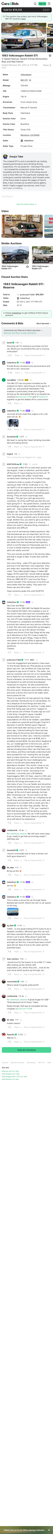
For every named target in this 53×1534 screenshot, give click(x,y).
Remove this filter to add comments (20, 333)
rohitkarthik (12, 830)
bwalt (9, 343)
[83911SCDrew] (4, 464)
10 (11, 372)
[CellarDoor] (22, 140)
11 (10, 355)
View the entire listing (25, 204)
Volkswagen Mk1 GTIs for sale (14, 1076)
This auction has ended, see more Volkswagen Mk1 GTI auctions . (26, 17)
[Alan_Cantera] (4, 959)
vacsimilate (12, 981)
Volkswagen (26, 74)
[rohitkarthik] (4, 830)
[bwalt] (4, 343)
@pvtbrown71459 (24, 397)
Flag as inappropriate (33, 355)
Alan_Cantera (13, 959)
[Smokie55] (4, 437)
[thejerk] (4, 454)
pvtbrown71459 (27, 294)
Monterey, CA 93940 (30, 135)
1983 (49, 1062)
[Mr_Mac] (4, 867)
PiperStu (11, 1034)
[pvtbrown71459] (18, 295)
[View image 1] (13, 423)
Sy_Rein (10, 925)
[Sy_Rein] (4, 925)
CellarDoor (29, 140)
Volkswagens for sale (10, 1074)
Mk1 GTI (24, 80)
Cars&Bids (11, 380)
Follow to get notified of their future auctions (26, 314)
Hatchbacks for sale (10, 1079)
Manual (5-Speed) (17, 1062)
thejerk (10, 454)
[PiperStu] (4, 1034)
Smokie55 (11, 437)
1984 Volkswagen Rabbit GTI (10, 267)
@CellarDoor (42, 397)
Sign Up (42, 4)
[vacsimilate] (4, 982)
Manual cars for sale (10, 1071)
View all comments (26, 1050)
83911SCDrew (13, 464)
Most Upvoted (43, 323)
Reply (17, 355)
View (39, 457)
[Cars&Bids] (4, 380)
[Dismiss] (49, 1530)
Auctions (5, 1062)
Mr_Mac (10, 867)
